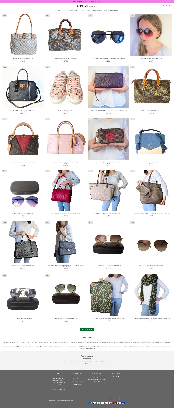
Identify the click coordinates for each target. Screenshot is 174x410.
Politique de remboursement (58, 389)
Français (119, 398)
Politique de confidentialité (58, 380)
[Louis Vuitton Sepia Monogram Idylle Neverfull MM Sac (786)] (108, 190)
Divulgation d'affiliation (58, 387)
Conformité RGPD (58, 385)
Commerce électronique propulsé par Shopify (65, 400)
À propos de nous (58, 376)
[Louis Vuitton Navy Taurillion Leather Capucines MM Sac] (23, 87)
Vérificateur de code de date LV (111, 10)
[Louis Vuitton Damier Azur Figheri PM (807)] (23, 35)
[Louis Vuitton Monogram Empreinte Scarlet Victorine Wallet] (108, 139)
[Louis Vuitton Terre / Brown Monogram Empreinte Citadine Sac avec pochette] (151, 190)
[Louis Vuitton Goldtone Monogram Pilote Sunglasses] (151, 242)
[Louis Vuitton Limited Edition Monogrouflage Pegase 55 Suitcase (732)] (108, 295)
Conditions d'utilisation (58, 378)
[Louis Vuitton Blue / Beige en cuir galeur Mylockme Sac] (151, 139)
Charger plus (87, 329)
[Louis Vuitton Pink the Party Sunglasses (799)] (151, 35)
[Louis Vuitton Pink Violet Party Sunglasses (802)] (23, 190)
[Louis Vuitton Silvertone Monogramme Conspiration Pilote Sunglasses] (108, 35)
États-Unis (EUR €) (107, 398)
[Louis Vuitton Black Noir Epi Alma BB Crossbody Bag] (23, 139)
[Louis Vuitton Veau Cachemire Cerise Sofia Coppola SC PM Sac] (66, 190)
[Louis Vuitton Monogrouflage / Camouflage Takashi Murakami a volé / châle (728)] (151, 295)
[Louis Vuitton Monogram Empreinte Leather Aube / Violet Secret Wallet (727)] (108, 87)
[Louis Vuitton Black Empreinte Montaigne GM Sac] (23, 242)
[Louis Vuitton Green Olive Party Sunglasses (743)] (66, 295)
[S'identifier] (167, 5)
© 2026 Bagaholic (52, 400)
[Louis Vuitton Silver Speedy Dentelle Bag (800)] (66, 35)
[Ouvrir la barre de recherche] (163, 6)
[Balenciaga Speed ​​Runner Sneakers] (66, 87)
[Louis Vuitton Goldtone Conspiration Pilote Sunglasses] (108, 242)
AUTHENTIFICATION (60, 10)
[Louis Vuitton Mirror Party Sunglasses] (23, 295)
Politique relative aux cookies (58, 382)
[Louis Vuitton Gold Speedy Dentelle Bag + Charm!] (151, 87)
